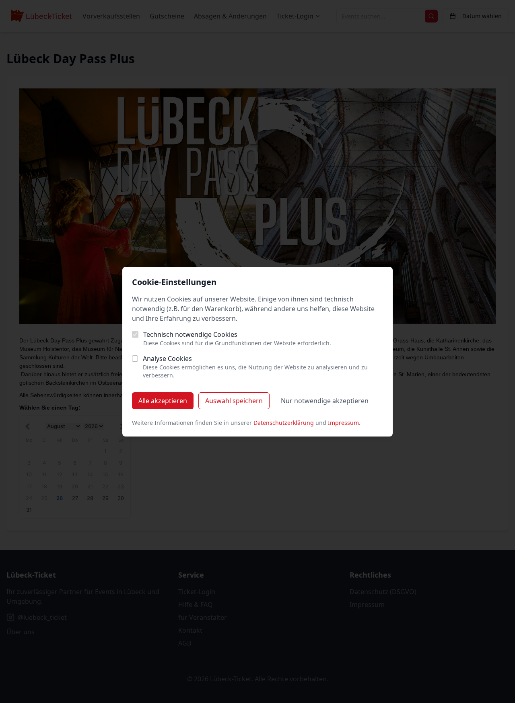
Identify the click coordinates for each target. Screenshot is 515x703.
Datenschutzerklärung (283, 422)
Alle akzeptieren (162, 400)
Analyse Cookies (167, 358)
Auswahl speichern (234, 400)
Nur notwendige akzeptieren (325, 400)
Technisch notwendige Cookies (190, 334)
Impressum (343, 422)
